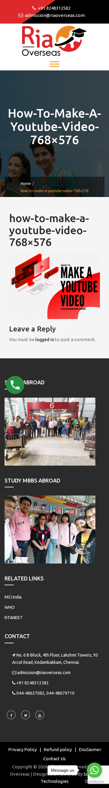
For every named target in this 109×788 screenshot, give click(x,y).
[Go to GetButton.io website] (94, 782)
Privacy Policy (22, 749)
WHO (10, 607)
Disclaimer (90, 749)
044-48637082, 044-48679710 (45, 693)
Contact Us (54, 758)
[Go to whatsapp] (94, 770)
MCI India (13, 597)
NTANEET (14, 617)
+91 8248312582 (32, 682)
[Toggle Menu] (54, 64)
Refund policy (58, 749)
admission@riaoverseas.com (44, 672)
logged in (44, 339)
